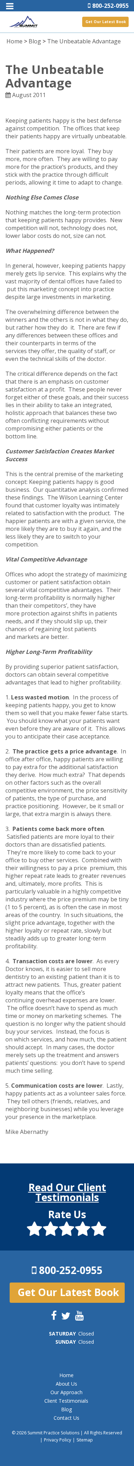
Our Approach (66, 1392)
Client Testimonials (66, 1400)
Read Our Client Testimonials (67, 1192)
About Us (66, 1383)
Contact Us (66, 1417)
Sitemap (84, 1440)
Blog (35, 41)
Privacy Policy (57, 1440)
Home (14, 41)
